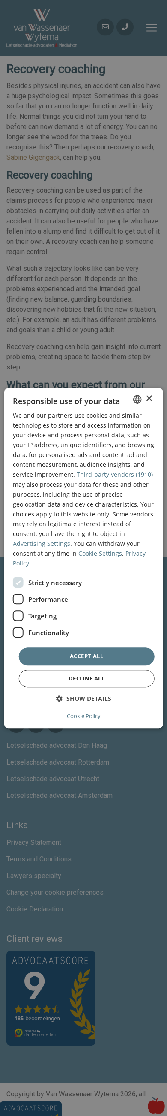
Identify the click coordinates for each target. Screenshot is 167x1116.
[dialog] (83, 558)
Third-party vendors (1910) (115, 475)
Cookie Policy (84, 716)
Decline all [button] (86, 678)
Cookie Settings (100, 553)
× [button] (149, 398)
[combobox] (137, 399)
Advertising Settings (41, 543)
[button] (83, 698)
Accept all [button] (86, 656)
